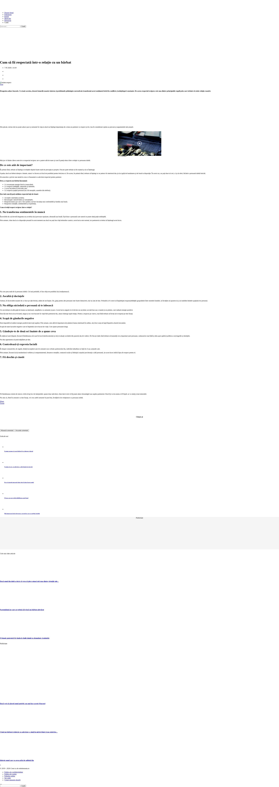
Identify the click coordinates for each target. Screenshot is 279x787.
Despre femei (9, 13)
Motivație (7, 19)
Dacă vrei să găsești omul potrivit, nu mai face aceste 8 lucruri (22, 704)
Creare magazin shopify (12, 780)
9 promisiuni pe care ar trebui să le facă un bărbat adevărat (22, 610)
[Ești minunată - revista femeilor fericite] (16, 9)
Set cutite (7, 778)
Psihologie (8, 15)
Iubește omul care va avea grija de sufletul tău (17, 760)
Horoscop (7, 20)
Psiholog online (9, 776)
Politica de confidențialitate (13, 772)
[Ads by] (124, 156)
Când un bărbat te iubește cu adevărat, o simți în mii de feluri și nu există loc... (29, 732)
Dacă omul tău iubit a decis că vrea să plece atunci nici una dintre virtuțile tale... (29, 581)
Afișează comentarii (7, 430)
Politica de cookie (10, 774)
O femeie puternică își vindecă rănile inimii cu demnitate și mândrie (24, 638)
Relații (6, 17)
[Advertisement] (65, 43)
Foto (1, 84)
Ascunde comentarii (22, 430)
